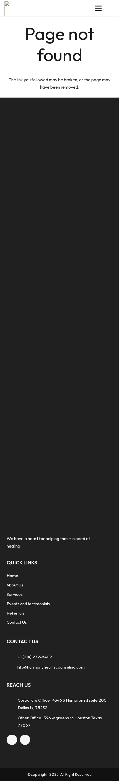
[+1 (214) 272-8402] (12, 657)
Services (15, 594)
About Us (15, 585)
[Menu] (98, 8)
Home (12, 575)
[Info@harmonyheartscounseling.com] (12, 667)
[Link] (11, 8)
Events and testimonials (28, 603)
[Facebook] (12, 740)
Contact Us (17, 622)
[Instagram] (25, 740)
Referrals (15, 613)
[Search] (111, 8)
